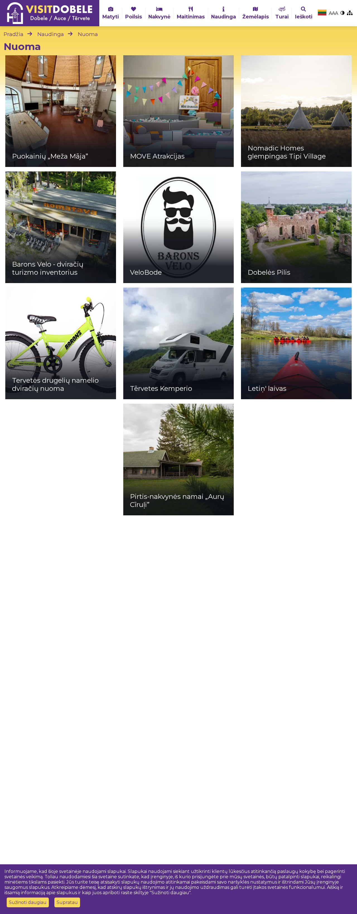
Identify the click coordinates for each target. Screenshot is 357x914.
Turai (282, 17)
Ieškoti (303, 17)
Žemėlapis (255, 17)
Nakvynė (159, 17)
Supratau (67, 902)
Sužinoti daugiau (28, 902)
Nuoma (88, 34)
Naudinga (223, 17)
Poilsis (133, 17)
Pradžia (13, 34)
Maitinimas (191, 17)
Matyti (110, 17)
